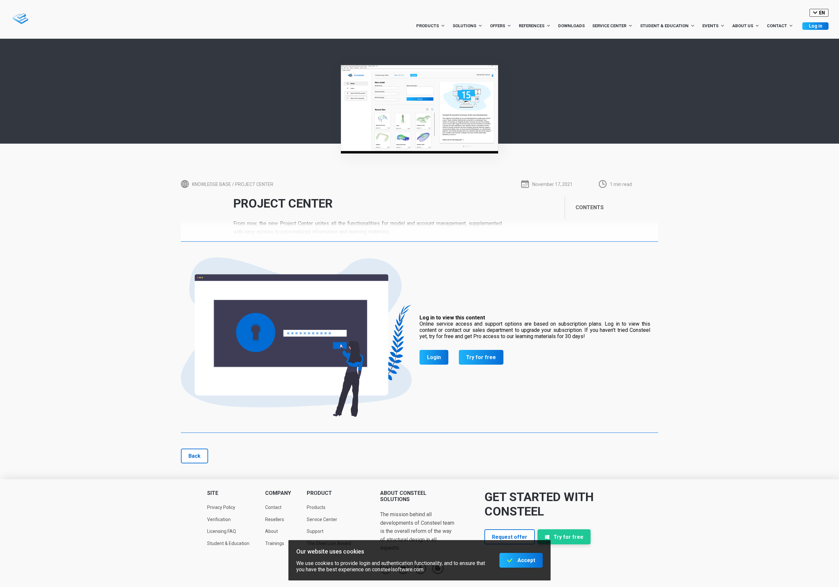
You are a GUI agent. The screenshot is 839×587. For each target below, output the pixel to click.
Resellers (274, 519)
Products (427, 25)
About (271, 531)
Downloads (571, 25)
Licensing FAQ (221, 531)
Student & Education (664, 25)
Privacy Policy (221, 507)
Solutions (464, 25)
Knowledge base (211, 184)
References (531, 25)
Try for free (481, 357)
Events (710, 25)
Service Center (609, 25)
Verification (219, 519)
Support (315, 531)
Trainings (274, 543)
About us (742, 25)
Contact (777, 25)
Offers (497, 25)
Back (194, 456)
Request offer (509, 537)
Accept (526, 560)
